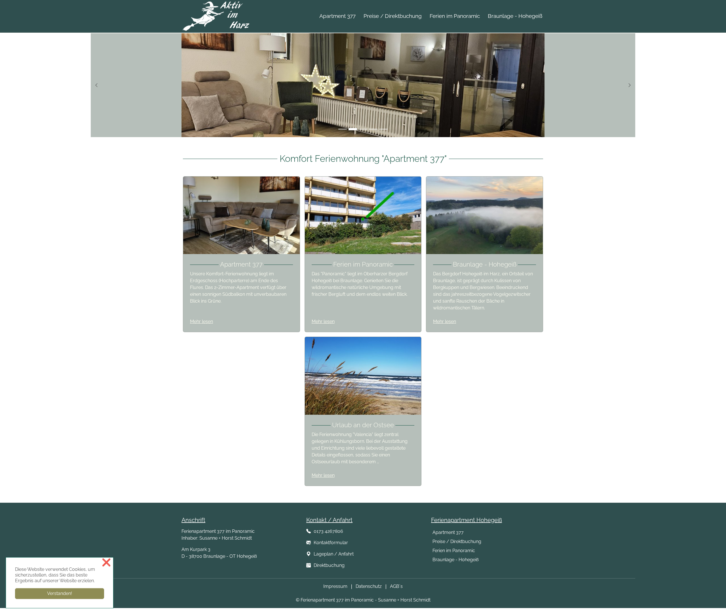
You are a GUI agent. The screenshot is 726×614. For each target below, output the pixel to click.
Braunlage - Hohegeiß (455, 559)
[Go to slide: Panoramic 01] (342, 129)
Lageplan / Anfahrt (333, 554)
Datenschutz (369, 586)
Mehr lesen (201, 321)
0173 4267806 (327, 531)
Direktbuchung (329, 565)
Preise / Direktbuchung (456, 541)
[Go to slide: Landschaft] (383, 129)
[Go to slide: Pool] (373, 129)
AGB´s (396, 586)
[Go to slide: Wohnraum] (353, 129)
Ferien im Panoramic (453, 550)
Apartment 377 (448, 532)
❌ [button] (106, 562)
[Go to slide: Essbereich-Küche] (363, 129)
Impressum (335, 586)
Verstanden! (59, 593)
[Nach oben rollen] (713, 601)
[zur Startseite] (217, 15)
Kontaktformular (329, 542)
